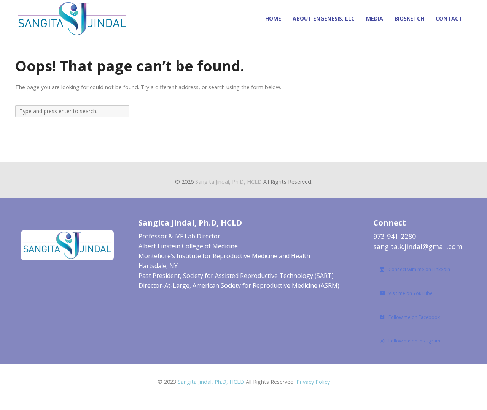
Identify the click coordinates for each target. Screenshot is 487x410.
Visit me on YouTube (410, 293)
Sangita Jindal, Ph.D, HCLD (228, 181)
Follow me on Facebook (414, 317)
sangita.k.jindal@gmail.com (417, 246)
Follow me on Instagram (414, 340)
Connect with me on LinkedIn (419, 269)
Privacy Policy (313, 381)
